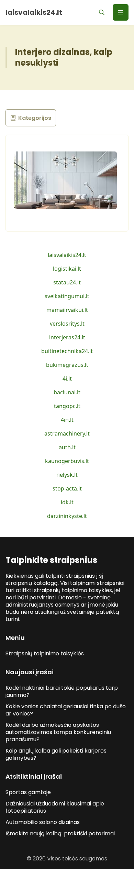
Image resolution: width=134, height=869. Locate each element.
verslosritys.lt (67, 323)
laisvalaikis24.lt (67, 255)
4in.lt (67, 420)
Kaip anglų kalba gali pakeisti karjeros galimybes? (56, 754)
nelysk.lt (67, 474)
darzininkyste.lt (67, 516)
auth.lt (67, 447)
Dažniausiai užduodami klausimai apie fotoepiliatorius (54, 807)
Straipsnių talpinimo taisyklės (44, 653)
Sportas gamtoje (28, 792)
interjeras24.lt (67, 337)
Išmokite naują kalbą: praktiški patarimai (60, 833)
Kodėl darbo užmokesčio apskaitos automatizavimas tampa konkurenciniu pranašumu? (58, 732)
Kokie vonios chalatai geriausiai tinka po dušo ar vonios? (65, 710)
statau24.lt (67, 282)
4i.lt (67, 378)
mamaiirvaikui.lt (67, 310)
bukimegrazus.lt (67, 365)
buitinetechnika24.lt (67, 351)
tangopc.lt (67, 406)
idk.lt (67, 502)
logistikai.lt (67, 268)
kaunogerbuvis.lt (67, 461)
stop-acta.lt (67, 488)
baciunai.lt (67, 392)
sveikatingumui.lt (67, 296)
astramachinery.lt (67, 433)
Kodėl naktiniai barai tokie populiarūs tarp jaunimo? (61, 691)
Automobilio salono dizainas (42, 822)
